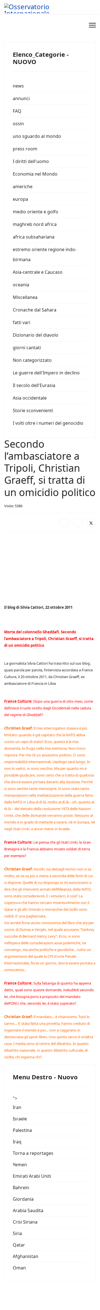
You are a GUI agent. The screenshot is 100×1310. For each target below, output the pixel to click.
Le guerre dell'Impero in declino (46, 373)
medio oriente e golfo (35, 212)
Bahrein (21, 1187)
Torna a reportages (33, 1153)
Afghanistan (25, 1256)
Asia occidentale (30, 398)
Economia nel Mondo (35, 174)
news (18, 86)
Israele (20, 1119)
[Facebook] (64, 522)
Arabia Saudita (28, 1210)
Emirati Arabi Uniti (32, 1176)
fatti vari (21, 322)
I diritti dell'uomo (31, 161)
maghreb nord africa (35, 224)
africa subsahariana (33, 237)
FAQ (17, 111)
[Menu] (92, 25)
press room (25, 149)
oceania (21, 285)
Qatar (19, 1245)
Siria (17, 1233)
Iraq (17, 1142)
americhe (22, 186)
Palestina (22, 1130)
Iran (17, 1107)
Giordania (23, 1199)
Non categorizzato (32, 360)
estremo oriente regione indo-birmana (44, 254)
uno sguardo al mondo (37, 136)
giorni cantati (27, 347)
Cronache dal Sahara (34, 310)
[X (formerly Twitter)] (91, 522)
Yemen (20, 1165)
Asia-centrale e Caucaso (37, 272)
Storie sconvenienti (33, 410)
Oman (19, 1268)
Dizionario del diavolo (35, 335)
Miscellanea (25, 297)
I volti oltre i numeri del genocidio (48, 423)
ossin (18, 124)
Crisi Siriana (25, 1222)
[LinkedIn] (77, 522)
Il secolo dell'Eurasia (34, 385)
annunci (21, 98)
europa (20, 199)
